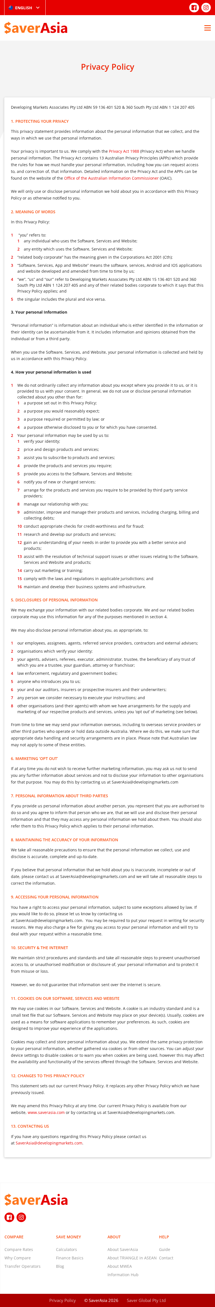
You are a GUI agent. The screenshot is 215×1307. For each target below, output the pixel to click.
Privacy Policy (62, 1300)
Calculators (66, 1249)
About (114, 1236)
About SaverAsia (123, 1249)
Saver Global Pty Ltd (146, 1300)
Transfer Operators (22, 1266)
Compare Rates (18, 1249)
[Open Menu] (207, 27)
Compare (14, 1236)
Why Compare (17, 1257)
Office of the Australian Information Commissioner (111, 178)
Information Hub (123, 1274)
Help (164, 1236)
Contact (166, 1257)
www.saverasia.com (46, 1112)
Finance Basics (69, 1257)
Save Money (68, 1236)
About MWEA (120, 1266)
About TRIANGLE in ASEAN (132, 1257)
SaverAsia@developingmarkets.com (49, 1143)
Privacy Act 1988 (124, 151)
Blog (60, 1266)
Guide (164, 1249)
